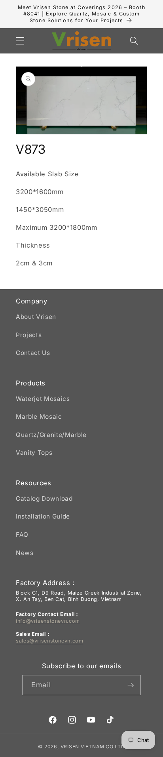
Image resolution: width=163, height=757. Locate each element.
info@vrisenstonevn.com (48, 621)
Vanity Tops (34, 452)
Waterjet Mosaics (43, 398)
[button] (20, 40)
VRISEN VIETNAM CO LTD (93, 746)
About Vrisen (36, 316)
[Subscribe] (130, 685)
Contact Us (33, 353)
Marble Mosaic (39, 416)
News (25, 553)
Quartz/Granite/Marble (51, 435)
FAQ (22, 534)
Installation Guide (43, 516)
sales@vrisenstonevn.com (49, 641)
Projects (29, 335)
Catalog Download (44, 498)
